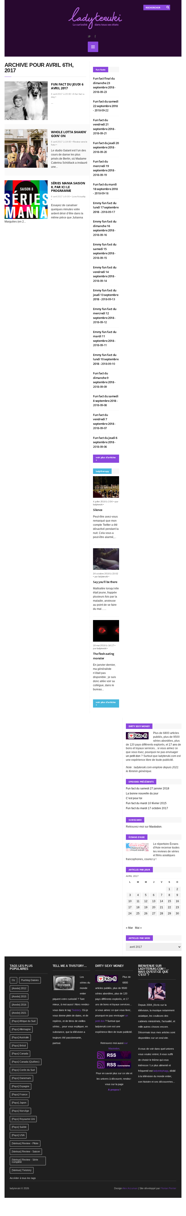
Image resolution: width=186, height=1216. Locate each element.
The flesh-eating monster (103, 656)
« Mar (129, 927)
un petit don (133, 756)
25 (138, 913)
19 (145, 907)
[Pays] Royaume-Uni (23, 1119)
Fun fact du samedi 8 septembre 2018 (105, 398)
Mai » (138, 927)
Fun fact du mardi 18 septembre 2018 (105, 186)
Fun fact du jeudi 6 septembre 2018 (105, 440)
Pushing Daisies (30, 980)
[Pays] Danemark (21, 1078)
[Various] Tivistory (22, 1170)
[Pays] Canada (20, 1053)
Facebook (95, 36)
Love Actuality (79, 196)
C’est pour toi (134, 798)
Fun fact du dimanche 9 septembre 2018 (104, 377)
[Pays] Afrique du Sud (23, 1021)
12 (145, 901)
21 (161, 907)
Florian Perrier (168, 1188)
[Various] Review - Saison (26, 1151)
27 (153, 913)
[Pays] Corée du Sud (23, 1069)
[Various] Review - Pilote (25, 1143)
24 (130, 913)
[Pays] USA (18, 1135)
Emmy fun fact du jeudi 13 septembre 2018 (105, 294)
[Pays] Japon (19, 1102)
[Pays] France (19, 1094)
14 (161, 901)
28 (161, 913)
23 (177, 907)
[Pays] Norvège (20, 1110)
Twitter (89, 36)
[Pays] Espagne (20, 1086)
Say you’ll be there (105, 582)
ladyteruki (98, 504)
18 (138, 907)
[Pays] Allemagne (21, 1029)
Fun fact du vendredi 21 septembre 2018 (104, 124)
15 (169, 901)
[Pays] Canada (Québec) (25, 1061)
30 (177, 913)
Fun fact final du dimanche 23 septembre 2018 (104, 82)
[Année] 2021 (19, 1012)
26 (145, 913)
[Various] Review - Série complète (25, 1160)
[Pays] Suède (19, 1127)
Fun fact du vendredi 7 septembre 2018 (104, 419)
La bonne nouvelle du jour (142, 793)
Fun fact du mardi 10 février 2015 (146, 803)
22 (169, 907)
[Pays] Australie (20, 1037)
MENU (93, 47)
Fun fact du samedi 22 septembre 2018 (105, 103)
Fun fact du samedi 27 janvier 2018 (147, 788)
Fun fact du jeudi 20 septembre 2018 (106, 145)
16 (177, 901)
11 (138, 901)
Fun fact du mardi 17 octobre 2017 (147, 808)
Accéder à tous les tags (23, 1178)
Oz (13, 980)
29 (169, 913)
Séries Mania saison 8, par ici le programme (68, 187)
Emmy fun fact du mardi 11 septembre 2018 (104, 336)
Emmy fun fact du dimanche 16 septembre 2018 (104, 225)
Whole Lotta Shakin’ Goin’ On (68, 134)
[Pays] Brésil (19, 1045)
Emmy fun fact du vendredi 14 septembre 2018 (104, 271)
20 (153, 907)
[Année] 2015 (19, 996)
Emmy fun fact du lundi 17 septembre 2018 (105, 207)
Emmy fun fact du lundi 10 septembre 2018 (105, 359)
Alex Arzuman (129, 1188)
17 (130, 907)
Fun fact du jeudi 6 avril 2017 (67, 86)
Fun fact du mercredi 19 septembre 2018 (104, 165)
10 (130, 901)
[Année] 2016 (19, 1004)
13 (153, 901)
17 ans (173, 744)
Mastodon (155, 826)
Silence (97, 510)
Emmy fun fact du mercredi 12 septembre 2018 (104, 313)
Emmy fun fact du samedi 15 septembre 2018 (104, 248)
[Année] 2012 (19, 988)
